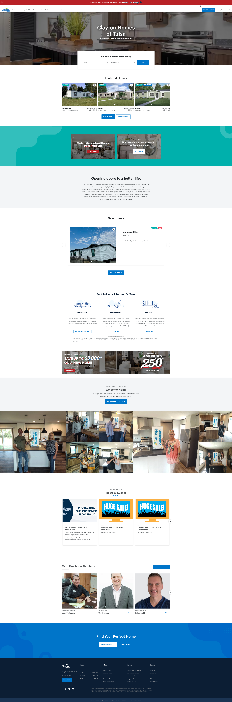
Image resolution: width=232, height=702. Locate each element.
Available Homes (17, 10)
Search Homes (143, 62)
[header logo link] (5, 10)
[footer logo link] (66, 666)
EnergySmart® (130, 679)
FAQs (151, 679)
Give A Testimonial (155, 676)
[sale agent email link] (92, 613)
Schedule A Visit (208, 10)
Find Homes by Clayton (133, 673)
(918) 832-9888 (226, 6)
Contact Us (67, 680)
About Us (60, 10)
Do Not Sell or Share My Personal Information (132, 700)
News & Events (154, 682)
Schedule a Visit (126, 644)
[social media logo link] (65, 689)
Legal (112, 700)
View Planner (139, 151)
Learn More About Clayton (116, 401)
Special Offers (27, 10)
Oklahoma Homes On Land (134, 670)
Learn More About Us (161, 567)
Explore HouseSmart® (82, 331)
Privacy (117, 700)
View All (116, 496)
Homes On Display (108, 679)
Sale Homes (106, 676)
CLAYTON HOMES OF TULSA (207, 6)
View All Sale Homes (116, 273)
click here (89, 366)
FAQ (218, 6)
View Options (116, 331)
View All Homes (108, 116)
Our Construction (38, 10)
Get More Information (108, 644)
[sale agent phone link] (95, 613)
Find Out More (149, 331)
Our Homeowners (50, 10)
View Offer (93, 151)
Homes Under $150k (108, 682)
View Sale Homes (123, 116)
